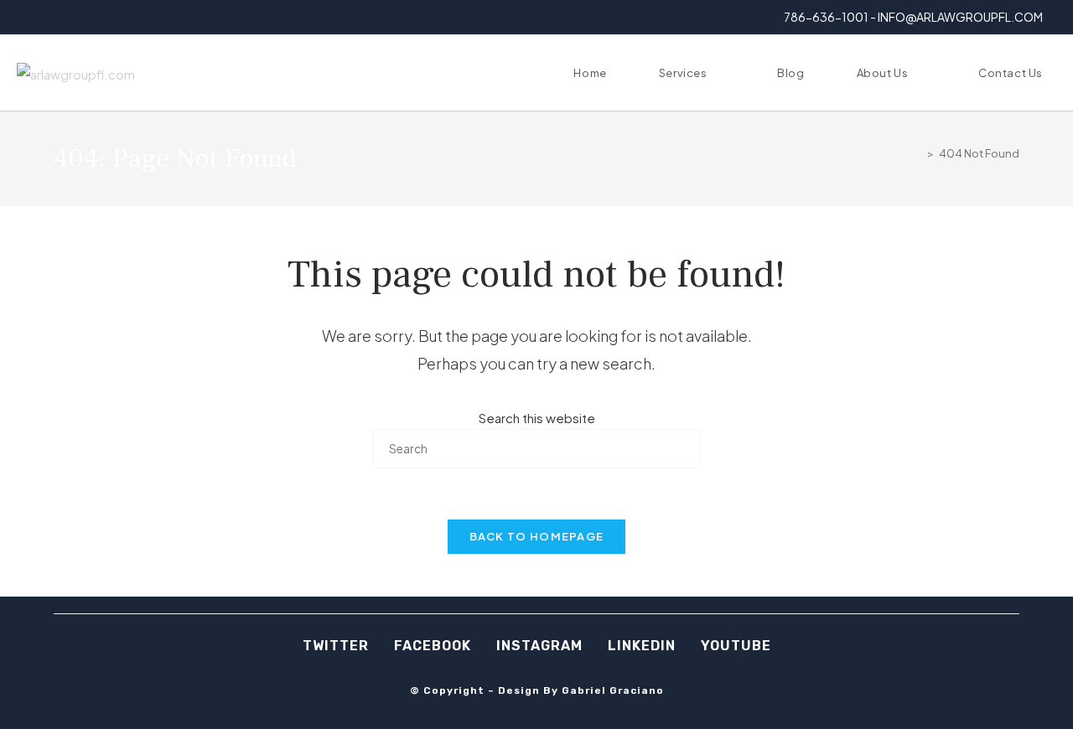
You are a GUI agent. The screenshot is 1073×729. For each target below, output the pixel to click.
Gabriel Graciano (613, 690)
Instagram (539, 646)
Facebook (432, 646)
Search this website (537, 418)
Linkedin (642, 646)
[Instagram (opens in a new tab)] (62, 17)
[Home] (918, 153)
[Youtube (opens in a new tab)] (101, 17)
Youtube (736, 646)
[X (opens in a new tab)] (26, 17)
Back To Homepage (536, 536)
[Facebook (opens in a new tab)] (43, 17)
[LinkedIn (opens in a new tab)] (81, 17)
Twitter (336, 646)
